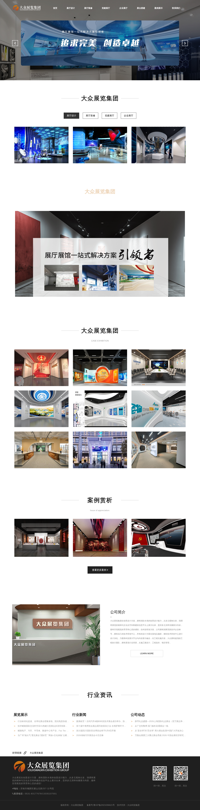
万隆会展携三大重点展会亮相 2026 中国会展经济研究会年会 (160, 735)
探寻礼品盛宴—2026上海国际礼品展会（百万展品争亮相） (160, 721)
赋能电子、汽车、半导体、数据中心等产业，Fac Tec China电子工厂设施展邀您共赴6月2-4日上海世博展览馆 (43, 730)
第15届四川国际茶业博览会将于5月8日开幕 (96, 730)
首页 (55, 8)
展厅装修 (88, 8)
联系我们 (176, 8)
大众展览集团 (36, 753)
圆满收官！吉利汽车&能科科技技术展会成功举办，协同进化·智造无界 (102, 721)
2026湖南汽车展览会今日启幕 (90, 735)
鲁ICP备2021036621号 (104, 805)
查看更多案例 (99, 570)
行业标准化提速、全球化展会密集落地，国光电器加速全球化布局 (43, 721)
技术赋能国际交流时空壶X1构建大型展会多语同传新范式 (43, 726)
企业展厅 (123, 8)
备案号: (88, 805)
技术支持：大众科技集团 (128, 805)
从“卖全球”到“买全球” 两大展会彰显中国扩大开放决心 (159, 730)
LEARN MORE (147, 653)
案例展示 (158, 8)
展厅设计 (71, 8)
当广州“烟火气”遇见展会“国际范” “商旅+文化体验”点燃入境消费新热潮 (43, 735)
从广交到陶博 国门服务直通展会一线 (151, 726)
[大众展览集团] (26, 8)
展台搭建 (141, 8)
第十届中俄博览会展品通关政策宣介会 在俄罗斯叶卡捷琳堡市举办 (102, 726)
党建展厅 (106, 8)
